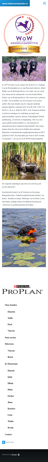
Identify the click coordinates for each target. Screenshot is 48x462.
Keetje (11, 427)
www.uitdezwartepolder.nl (15, 3)
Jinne (10, 402)
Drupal (14, 454)
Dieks (10, 389)
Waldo (11, 421)
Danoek (11, 370)
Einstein (11, 311)
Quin (10, 376)
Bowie (10, 356)
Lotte (10, 414)
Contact (8, 434)
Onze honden (11, 304)
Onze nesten (10, 337)
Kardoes (11, 408)
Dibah (10, 383)
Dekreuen (9, 343)
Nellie (10, 318)
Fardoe (11, 395)
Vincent (11, 330)
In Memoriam (11, 363)
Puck (10, 324)
